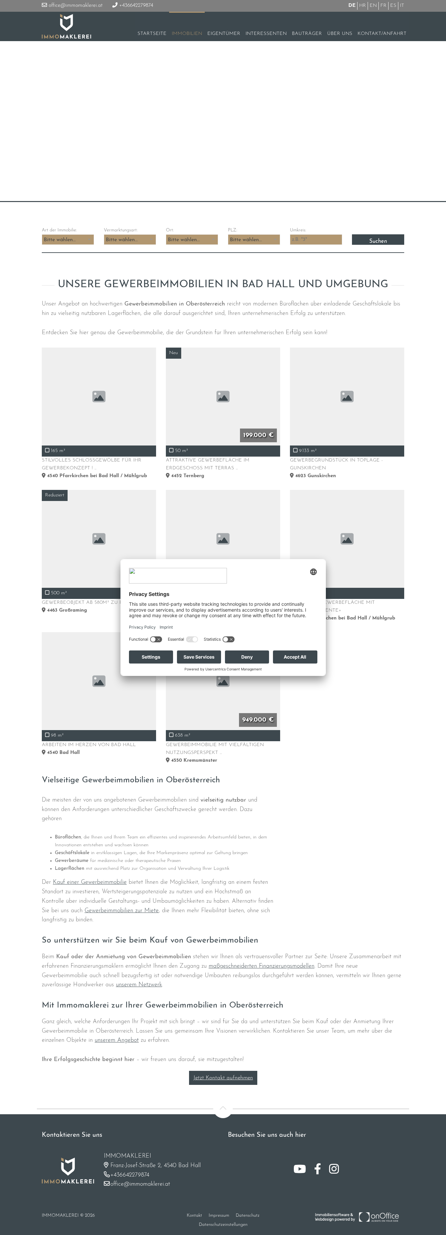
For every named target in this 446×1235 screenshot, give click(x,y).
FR (383, 5)
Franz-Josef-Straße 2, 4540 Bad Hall (155, 1166)
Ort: (170, 230)
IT (402, 5)
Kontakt (194, 1215)
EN (373, 5)
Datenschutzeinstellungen (223, 1224)
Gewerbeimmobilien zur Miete (122, 911)
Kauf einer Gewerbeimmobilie (90, 882)
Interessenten (266, 33)
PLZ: (232, 230)
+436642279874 (135, 5)
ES (393, 5)
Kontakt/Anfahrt (382, 33)
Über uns (339, 33)
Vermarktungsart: (120, 230)
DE (352, 5)
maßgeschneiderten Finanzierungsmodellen (261, 966)
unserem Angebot (117, 1040)
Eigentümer (223, 33)
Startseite (152, 33)
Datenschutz (248, 1215)
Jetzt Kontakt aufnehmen (223, 1078)
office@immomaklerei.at (75, 5)
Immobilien (187, 33)
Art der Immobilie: (59, 230)
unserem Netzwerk (139, 985)
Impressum (219, 1215)
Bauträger (307, 33)
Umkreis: (298, 230)
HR (362, 5)
